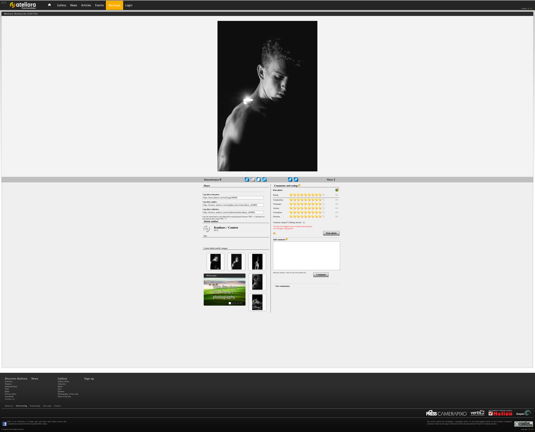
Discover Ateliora (16, 378)
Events (99, 5)
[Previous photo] (290, 179)
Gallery (61, 5)
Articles (86, 5)
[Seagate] (525, 413)
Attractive (62, 384)
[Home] (23, 9)
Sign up (89, 378)
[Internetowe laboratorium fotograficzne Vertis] (480, 413)
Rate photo (331, 233)
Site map (47, 406)
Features (8, 384)
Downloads (9, 396)
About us (9, 406)
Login (128, 5)
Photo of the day (64, 396)
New (59, 389)
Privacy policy (10, 394)
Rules (7, 391)
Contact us (9, 399)
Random (61, 391)
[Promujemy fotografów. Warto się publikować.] (448, 413)
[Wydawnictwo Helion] (502, 413)
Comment (321, 274)
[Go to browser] (264, 179)
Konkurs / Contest (226, 227)
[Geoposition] (253, 179)
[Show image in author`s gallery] (258, 179)
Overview (9, 381)
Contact (57, 406)
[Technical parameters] (247, 179)
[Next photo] (296, 179)
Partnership (35, 406)
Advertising (21, 406)
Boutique (114, 5)
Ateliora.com (7, 429)
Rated (60, 386)
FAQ (7, 389)
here (291, 229)
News (73, 5)
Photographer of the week (68, 394)
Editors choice (63, 381)
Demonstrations (11, 386)
